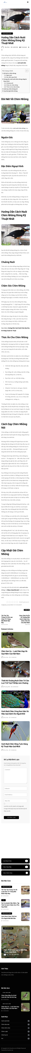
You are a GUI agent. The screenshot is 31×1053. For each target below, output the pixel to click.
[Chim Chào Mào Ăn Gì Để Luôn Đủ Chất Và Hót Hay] (25, 996)
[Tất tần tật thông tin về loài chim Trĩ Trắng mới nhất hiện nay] (25, 890)
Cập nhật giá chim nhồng (10, 91)
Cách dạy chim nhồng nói (11, 89)
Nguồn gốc (9, 75)
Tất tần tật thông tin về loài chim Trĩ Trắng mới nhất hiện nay (6, 620)
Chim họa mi (4, 1035)
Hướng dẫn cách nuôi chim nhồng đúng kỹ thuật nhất (15, 80)
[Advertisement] (14, 842)
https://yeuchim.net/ (13, 590)
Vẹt (3, 900)
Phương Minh (7, 686)
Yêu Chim (7, 47)
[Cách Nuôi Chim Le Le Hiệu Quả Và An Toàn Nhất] (15, 942)
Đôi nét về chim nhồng (10, 73)
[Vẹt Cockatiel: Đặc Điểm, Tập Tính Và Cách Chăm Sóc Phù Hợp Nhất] (25, 903)
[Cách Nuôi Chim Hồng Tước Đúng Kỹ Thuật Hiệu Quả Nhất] (15, 731)
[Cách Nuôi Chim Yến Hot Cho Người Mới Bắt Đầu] (25, 916)
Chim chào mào (7, 992)
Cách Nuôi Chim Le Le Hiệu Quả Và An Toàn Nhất (15, 951)
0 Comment (24, 47)
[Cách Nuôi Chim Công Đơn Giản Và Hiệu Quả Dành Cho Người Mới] (15, 699)
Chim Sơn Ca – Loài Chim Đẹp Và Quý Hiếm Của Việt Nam (10, 1007)
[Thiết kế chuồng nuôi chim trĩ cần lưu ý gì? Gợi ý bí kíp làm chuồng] (15, 669)
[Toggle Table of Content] (26, 70)
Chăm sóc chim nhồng (12, 85)
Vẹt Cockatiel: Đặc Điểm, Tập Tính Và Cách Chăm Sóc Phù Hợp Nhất (10, 905)
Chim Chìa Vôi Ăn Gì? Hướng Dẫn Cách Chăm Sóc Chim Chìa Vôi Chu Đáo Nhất (24, 620)
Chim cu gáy (4, 1031)
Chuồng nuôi (9, 83)
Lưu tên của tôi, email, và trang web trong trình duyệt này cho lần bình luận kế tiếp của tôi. (15, 808)
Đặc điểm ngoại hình (11, 77)
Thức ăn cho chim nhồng (12, 87)
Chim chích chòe (5, 1028)
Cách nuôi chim (7, 33)
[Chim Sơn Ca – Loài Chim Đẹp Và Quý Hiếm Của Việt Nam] (15, 640)
